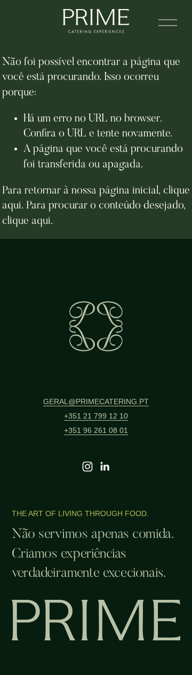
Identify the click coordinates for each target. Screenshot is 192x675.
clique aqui (26, 221)
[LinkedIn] (104, 466)
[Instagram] (87, 466)
